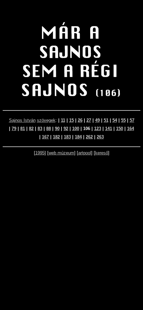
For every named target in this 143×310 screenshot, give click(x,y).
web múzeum (61, 152)
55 (123, 120)
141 (108, 128)
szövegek (46, 120)
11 (63, 120)
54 (114, 120)
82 (31, 128)
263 (100, 136)
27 (88, 120)
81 (22, 128)
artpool (84, 152)
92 (66, 128)
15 (71, 120)
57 (132, 120)
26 (80, 120)
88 (48, 128)
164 (130, 128)
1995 (40, 152)
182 (56, 136)
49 (97, 120)
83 (40, 128)
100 (75, 128)
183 (67, 136)
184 (78, 136)
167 (45, 136)
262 (89, 136)
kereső (101, 152)
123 (97, 128)
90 (57, 128)
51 (106, 120)
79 (14, 128)
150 (119, 128)
